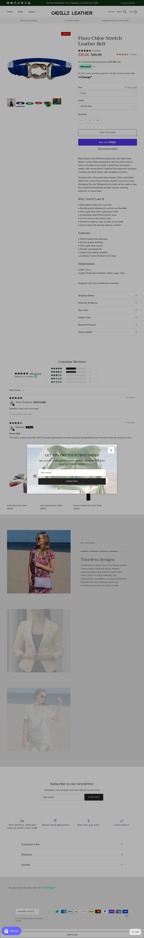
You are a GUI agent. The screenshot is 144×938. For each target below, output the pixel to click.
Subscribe (72, 481)
